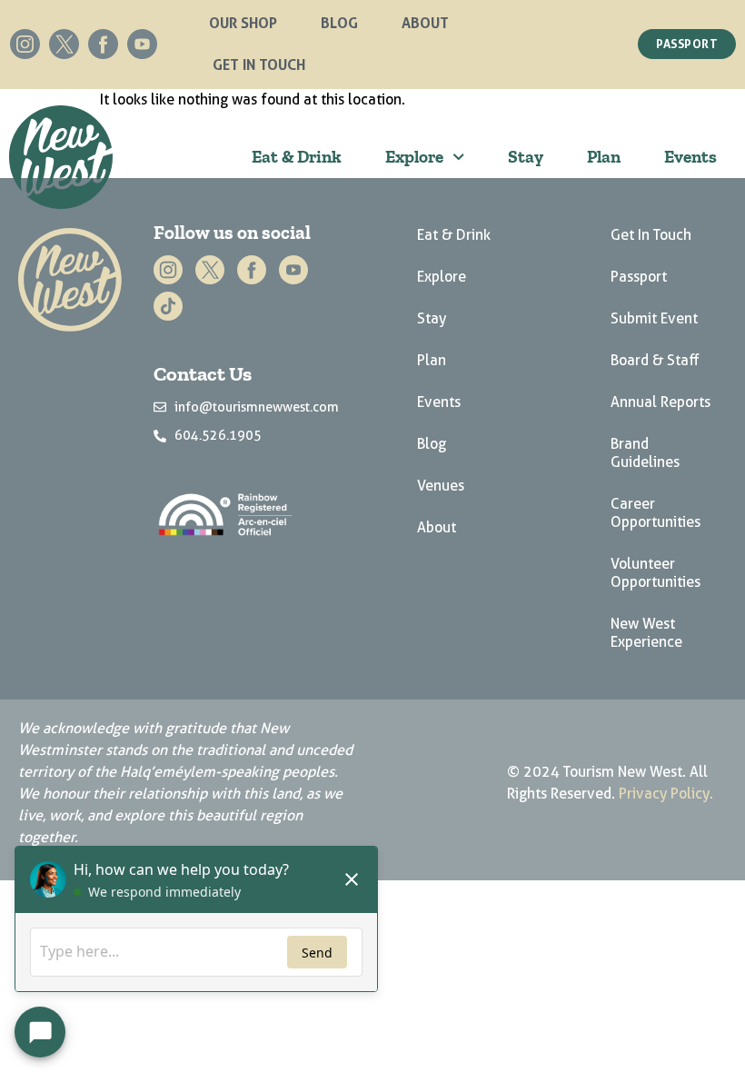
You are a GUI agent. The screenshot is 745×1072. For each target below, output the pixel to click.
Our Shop (243, 23)
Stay (525, 156)
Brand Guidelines (645, 453)
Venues (440, 485)
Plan (604, 156)
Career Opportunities (655, 513)
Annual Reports (660, 402)
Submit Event (654, 318)
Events (690, 156)
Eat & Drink (297, 156)
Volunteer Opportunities (655, 573)
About (425, 23)
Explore (414, 156)
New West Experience (646, 632)
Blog (339, 23)
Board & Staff (655, 360)
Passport (639, 276)
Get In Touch (259, 64)
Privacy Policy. (666, 793)
